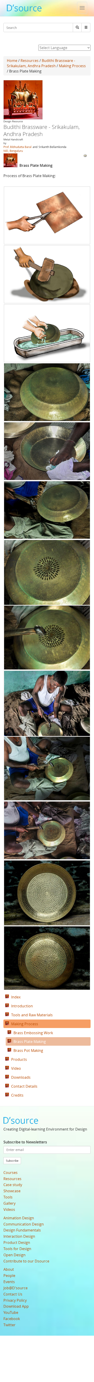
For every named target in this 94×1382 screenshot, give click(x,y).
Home (12, 60)
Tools (8, 1197)
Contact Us (12, 1294)
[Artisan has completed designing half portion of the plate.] (47, 735)
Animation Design (18, 1217)
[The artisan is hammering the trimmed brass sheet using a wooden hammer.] (47, 274)
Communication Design (23, 1224)
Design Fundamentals (22, 1230)
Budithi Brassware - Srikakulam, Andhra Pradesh (41, 63)
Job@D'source (15, 1287)
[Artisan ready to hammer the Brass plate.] (47, 510)
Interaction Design (19, 1236)
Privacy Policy (15, 1300)
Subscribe (12, 1160)
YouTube (10, 1312)
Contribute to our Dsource (26, 1261)
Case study (12, 1184)
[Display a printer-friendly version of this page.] (85, 155)
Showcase (12, 1190)
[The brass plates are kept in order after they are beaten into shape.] (47, 392)
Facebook (11, 1318)
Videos (9, 1209)
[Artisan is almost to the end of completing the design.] (47, 830)
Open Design (14, 1254)
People (9, 1275)
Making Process (72, 65)
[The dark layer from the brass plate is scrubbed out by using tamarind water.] (47, 333)
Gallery (9, 1203)
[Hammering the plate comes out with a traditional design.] (47, 604)
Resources (30, 60)
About (8, 1269)
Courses (10, 1172)
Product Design (16, 1242)
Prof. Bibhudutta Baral (17, 147)
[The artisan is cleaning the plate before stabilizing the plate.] (47, 451)
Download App (16, 1306)
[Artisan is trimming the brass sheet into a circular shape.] (47, 215)
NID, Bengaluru (13, 151)
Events (9, 1281)
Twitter (9, 1324)
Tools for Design (17, 1248)
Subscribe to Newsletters (25, 1142)
